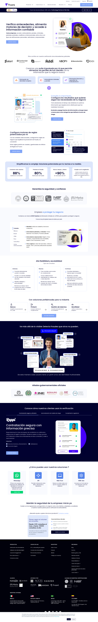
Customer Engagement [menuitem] (15, 552)
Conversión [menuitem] (33, 555)
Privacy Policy (56, 616)
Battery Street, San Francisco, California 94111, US (37, 601)
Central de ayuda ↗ (76, 1)
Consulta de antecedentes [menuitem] (37, 550)
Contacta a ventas (63, 513)
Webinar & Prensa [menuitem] (76, 558)
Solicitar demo (12, 42)
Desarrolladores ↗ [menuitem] (76, 561)
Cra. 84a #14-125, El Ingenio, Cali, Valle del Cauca (79, 605)
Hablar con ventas (86, 4)
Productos (28, 4)
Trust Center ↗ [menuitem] (75, 572)
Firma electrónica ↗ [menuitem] (14, 555)
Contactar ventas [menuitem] (14, 558)
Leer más (86, 10)
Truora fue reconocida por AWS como (50, 10)
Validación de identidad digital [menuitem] (17, 550)
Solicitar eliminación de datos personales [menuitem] (78, 569)
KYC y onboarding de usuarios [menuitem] (37, 547)
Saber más (17, 492)
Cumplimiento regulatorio (72, 413)
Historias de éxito (52, 4)
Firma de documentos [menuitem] (36, 552)
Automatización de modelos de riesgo (51, 413)
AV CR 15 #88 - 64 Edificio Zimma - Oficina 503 (80, 601)
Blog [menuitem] (72, 547)
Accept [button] (69, 619)
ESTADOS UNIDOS (35, 598)
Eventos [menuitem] (73, 550)
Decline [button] (73, 619)
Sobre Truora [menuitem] (54, 547)
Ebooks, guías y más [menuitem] (76, 552)
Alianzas (68, 1)
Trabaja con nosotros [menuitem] (56, 555)
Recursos (61, 4)
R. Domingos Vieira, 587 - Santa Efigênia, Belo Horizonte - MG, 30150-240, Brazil (58, 602)
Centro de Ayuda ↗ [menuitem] (76, 563)
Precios (70, 4)
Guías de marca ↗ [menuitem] (76, 566)
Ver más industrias (49, 315)
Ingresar (84, 1)
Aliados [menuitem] (52, 552)
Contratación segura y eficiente (27, 413)
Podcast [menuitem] (53, 550)
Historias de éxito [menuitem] (75, 555)
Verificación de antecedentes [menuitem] (17, 547)
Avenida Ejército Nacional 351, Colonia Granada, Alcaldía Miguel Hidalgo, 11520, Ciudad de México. (17, 602)
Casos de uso (39, 4)
